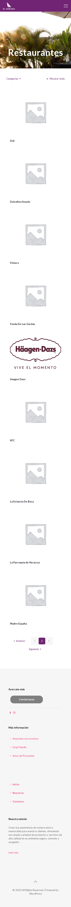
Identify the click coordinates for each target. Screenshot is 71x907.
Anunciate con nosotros (25, 738)
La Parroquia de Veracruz (25, 562)
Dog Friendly (19, 747)
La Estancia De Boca (22, 501)
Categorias (12, 78)
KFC (12, 440)
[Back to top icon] (36, 881)
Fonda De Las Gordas (22, 324)
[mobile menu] (66, 5)
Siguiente (34, 649)
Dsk (12, 140)
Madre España (18, 623)
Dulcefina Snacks (20, 201)
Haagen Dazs (18, 379)
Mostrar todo (57, 78)
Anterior (20, 640)
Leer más (13, 852)
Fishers (14, 262)
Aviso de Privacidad (23, 755)
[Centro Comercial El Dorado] (9, 5)
